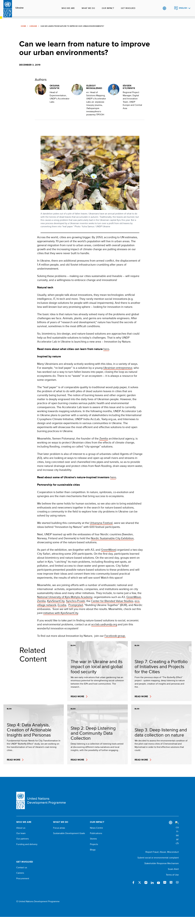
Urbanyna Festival (101, 523)
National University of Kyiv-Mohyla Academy (64, 597)
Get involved (128, 8)
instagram (145, 882)
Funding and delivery (26, 844)
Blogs (93, 849)
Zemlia (103, 438)
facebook (133, 882)
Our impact (108, 8)
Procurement (22, 878)
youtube (158, 882)
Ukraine (19, 7)
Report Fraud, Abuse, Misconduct (162, 852)
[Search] (177, 833)
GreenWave (108, 550)
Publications (96, 833)
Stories (93, 838)
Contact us (21, 867)
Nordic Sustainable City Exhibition (112, 538)
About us (20, 827)
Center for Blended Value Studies (112, 601)
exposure (177, 882)
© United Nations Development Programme (38, 901)
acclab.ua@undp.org (104, 624)
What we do (88, 8)
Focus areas (59, 827)
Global (164, 8)
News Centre (96, 827)
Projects (94, 844)
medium (171, 882)
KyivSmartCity (56, 601)
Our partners (22, 838)
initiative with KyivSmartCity (60, 613)
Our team (21, 833)
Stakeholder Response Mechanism (161, 863)
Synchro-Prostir (75, 601)
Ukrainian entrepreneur (117, 368)
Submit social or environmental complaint (158, 857)
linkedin (152, 882)
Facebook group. (115, 636)
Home (23, 26)
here (106, 349)
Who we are (68, 8)
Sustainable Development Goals (69, 833)
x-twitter (139, 882)
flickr (164, 882)
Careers (20, 873)
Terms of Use (172, 874)
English (183, 8)
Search (170, 8)
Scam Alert (173, 869)
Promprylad (75, 605)
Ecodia (62, 605)
